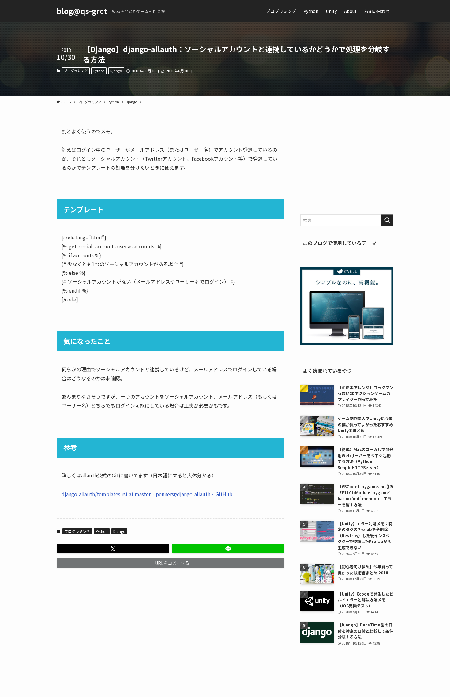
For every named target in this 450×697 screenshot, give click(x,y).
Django (116, 70)
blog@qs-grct (82, 11)
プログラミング (76, 70)
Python (99, 70)
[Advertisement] (346, 165)
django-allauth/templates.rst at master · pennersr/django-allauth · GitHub (147, 494)
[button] (113, 548)
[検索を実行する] (387, 220)
